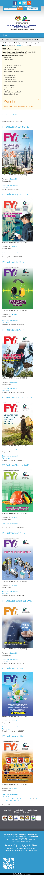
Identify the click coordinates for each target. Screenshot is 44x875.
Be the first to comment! (10, 185)
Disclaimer (17, 812)
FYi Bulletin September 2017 (17, 600)
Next (19, 801)
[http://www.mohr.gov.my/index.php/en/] (21, 818)
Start (7, 799)
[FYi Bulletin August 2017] (17, 219)
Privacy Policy (7, 810)
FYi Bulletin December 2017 (17, 126)
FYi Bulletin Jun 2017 (13, 329)
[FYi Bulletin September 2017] (17, 626)
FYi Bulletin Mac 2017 (13, 533)
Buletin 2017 (14, 179)
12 (11, 801)
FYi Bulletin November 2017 (17, 397)
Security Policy (19, 810)
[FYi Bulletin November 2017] (17, 423)
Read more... (6, 187)
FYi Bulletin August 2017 (15, 194)
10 (37, 799)
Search (20, 9)
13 (15, 801)
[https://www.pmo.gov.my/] (10, 818)
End (25, 801)
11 (7, 801)
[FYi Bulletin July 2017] (17, 287)
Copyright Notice (32, 810)
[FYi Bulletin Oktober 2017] (17, 490)
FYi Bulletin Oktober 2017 (16, 465)
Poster (19, 45)
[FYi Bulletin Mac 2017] (17, 558)
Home (4, 45)
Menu (4, 35)
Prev (13, 799)
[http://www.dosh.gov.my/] (27, 818)
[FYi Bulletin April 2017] (17, 761)
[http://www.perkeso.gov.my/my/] (33, 818)
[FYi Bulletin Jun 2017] (17, 355)
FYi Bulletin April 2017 (13, 736)
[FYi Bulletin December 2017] (17, 152)
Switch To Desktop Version (22, 874)
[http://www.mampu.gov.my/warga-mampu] (38, 818)
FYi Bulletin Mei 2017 (13, 668)
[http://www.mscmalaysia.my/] (16, 818)
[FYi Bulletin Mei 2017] (17, 693)
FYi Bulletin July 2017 (13, 262)
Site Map (26, 812)
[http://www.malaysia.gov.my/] (4, 818)
